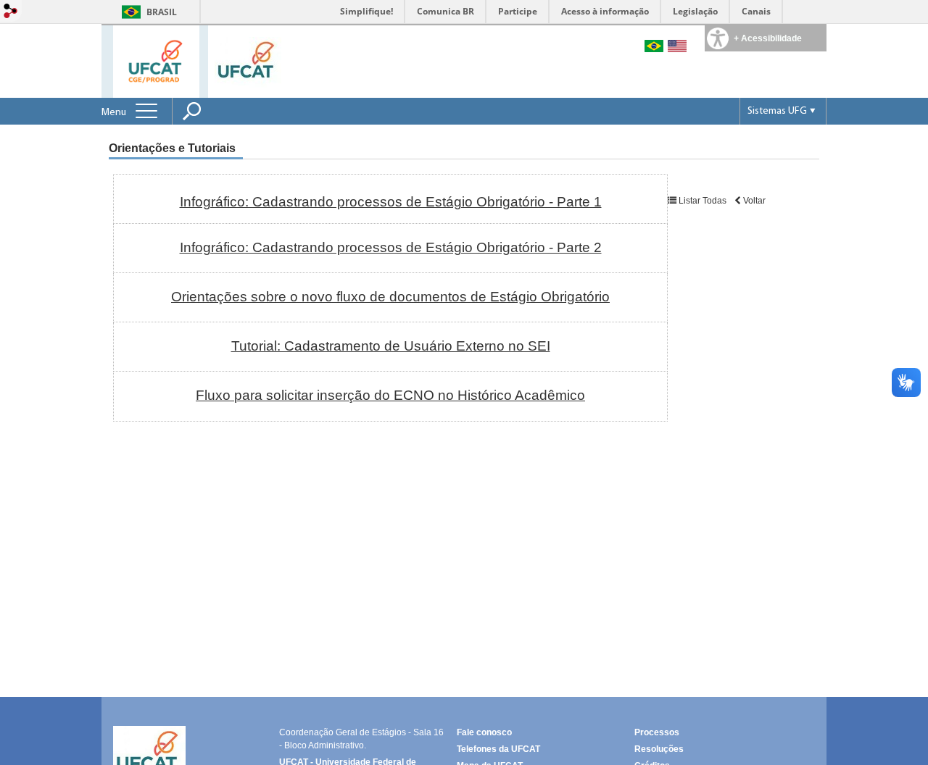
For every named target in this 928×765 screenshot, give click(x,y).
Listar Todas (702, 201)
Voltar (753, 201)
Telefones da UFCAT (498, 749)
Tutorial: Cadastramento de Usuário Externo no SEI (390, 346)
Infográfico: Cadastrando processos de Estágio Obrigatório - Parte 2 (391, 247)
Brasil (161, 12)
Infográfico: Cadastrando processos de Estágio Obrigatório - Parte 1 (391, 201)
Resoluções (659, 749)
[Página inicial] (156, 60)
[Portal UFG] (248, 61)
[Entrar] (11, 12)
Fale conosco (484, 732)
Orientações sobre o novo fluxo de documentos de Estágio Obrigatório (390, 296)
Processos (656, 732)
